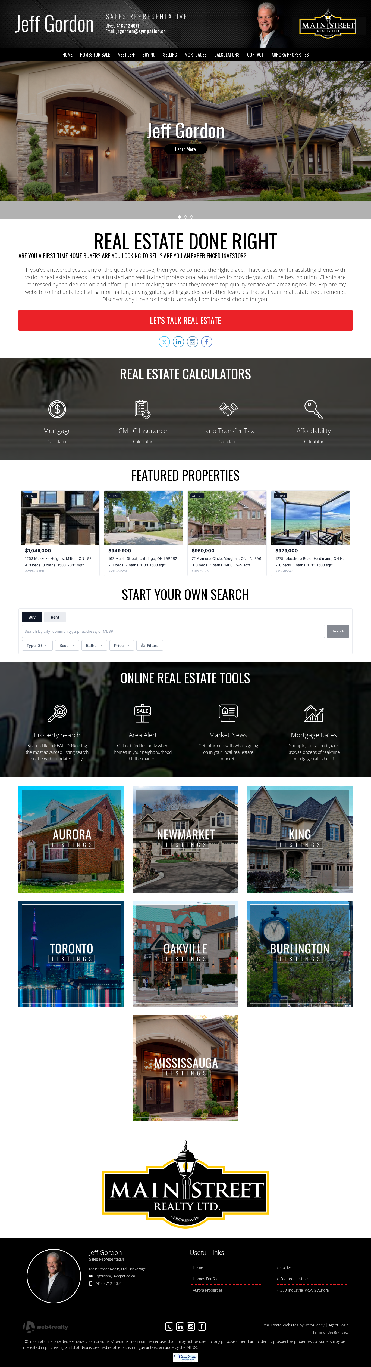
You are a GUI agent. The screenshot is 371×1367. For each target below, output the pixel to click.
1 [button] (179, 217)
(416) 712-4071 (109, 1283)
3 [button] (191, 217)
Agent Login (338, 1325)
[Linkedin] (180, 1326)
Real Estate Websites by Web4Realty (293, 1325)
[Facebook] (202, 1326)
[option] (185, 140)
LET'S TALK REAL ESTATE (185, 320)
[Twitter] (169, 1326)
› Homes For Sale (205, 1278)
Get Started (185, 149)
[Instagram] (191, 1326)
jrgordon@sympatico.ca (115, 1276)
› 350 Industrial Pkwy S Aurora (303, 1290)
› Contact (285, 1267)
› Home (196, 1267)
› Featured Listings (293, 1278)
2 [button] (185, 217)
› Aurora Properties (206, 1290)
